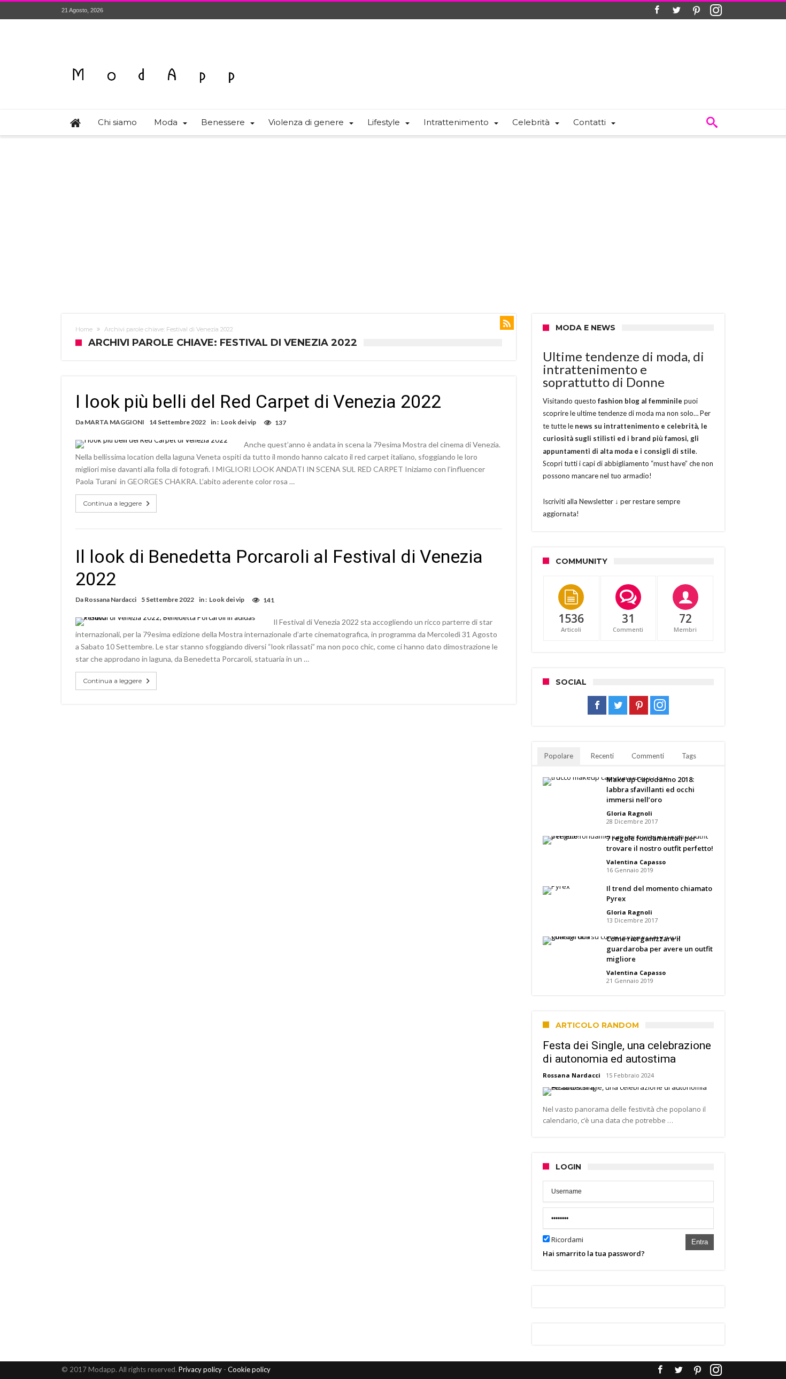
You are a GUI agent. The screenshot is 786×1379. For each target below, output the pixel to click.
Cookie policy (249, 1369)
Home (84, 329)
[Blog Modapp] (153, 56)
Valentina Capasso (636, 862)
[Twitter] (676, 10)
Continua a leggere (112, 503)
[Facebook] (656, 10)
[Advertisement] (393, 217)
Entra (699, 1242)
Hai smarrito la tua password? (594, 1253)
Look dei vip (238, 422)
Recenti (602, 756)
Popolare (558, 756)
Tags (689, 756)
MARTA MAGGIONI (114, 422)
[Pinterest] (696, 10)
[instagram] (716, 10)
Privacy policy (200, 1369)
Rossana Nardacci (110, 599)
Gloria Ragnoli (629, 813)
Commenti (647, 756)
